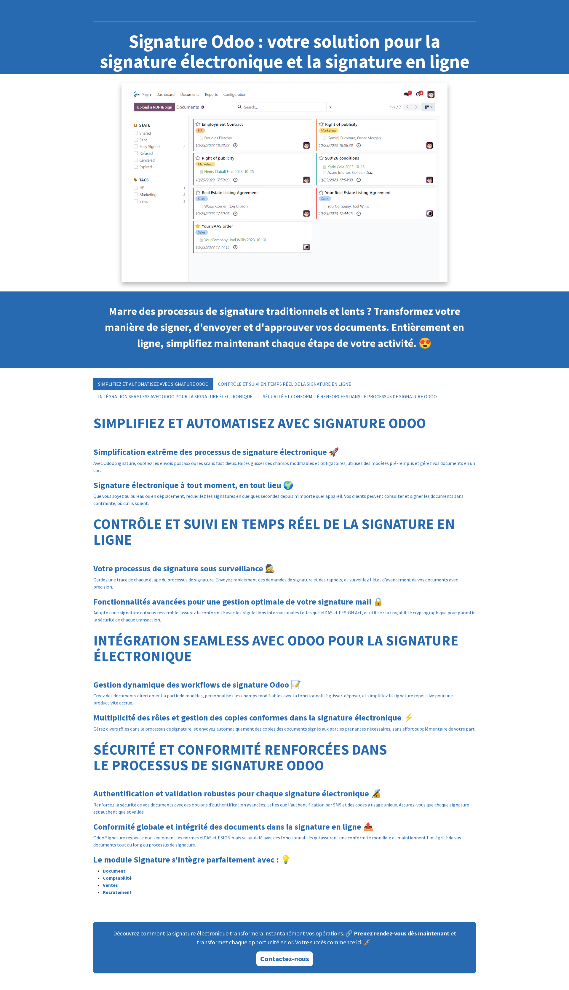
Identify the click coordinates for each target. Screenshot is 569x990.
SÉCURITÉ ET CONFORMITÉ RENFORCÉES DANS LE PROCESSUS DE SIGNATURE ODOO (350, 396)
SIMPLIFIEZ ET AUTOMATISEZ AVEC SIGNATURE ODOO (153, 384)
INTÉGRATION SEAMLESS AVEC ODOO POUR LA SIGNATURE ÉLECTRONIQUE (175, 396)
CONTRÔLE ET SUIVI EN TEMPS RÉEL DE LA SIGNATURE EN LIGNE (284, 384)
